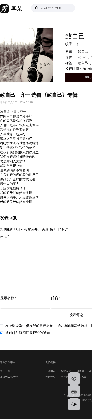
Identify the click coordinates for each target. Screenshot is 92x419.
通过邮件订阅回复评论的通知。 (29, 333)
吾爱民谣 (81, 376)
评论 (4, 236)
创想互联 (66, 371)
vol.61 (82, 57)
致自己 (83, 51)
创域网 (80, 371)
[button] (74, 378)
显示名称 (8, 298)
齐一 (79, 44)
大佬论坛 (50, 376)
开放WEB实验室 (9, 376)
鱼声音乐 (66, 376)
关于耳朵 (5, 371)
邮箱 (55, 298)
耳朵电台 (50, 371)
